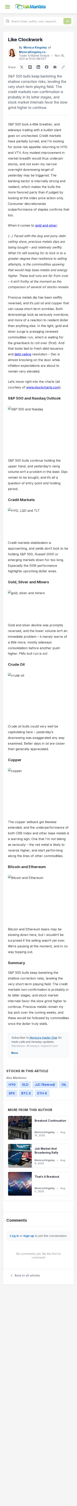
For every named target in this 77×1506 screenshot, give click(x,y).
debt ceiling (22, 354)
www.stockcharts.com (42, 387)
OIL (64, 1085)
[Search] (67, 21)
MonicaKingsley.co (32, 52)
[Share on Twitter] (21, 67)
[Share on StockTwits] (30, 67)
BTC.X (26, 1093)
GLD (25, 1085)
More (14, 1052)
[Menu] (7, 6)
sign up (28, 1236)
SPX (12, 1093)
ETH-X (42, 1093)
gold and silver (46, 225)
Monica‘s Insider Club (43, 1037)
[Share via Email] (54, 67)
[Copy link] (63, 67)
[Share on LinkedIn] (38, 67)
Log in (14, 1236)
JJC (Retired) (45, 1085)
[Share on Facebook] (46, 67)
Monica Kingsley (35, 47)
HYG (12, 1085)
